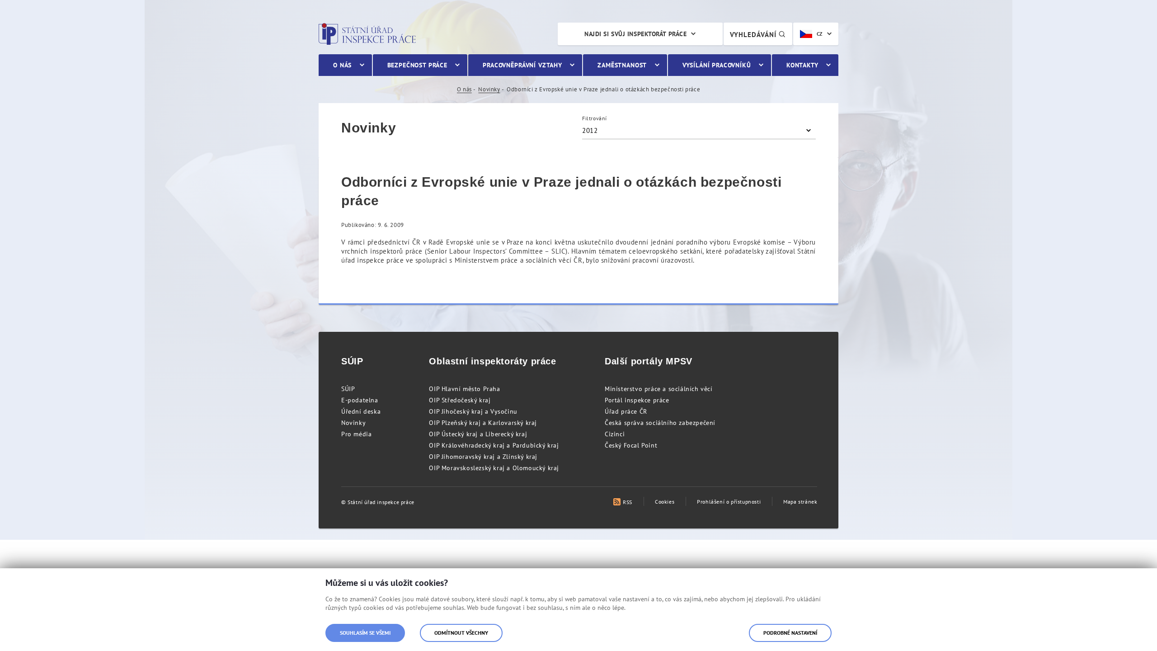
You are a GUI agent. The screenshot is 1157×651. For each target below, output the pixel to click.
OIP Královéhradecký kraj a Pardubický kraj (494, 445)
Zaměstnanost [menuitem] (622, 65)
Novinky (489, 89)
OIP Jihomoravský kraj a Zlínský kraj (483, 457)
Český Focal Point (631, 445)
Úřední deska (361, 411)
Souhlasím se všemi (365, 632)
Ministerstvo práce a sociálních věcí (659, 389)
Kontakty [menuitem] (802, 65)
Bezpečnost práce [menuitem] (417, 65)
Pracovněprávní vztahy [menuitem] (522, 65)
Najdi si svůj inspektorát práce (635, 34)
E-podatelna (359, 400)
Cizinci (615, 434)
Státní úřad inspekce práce (367, 34)
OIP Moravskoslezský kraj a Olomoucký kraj (494, 468)
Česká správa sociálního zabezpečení (660, 423)
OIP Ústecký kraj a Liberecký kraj (478, 434)
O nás (464, 89)
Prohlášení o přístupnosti (729, 501)
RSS (627, 502)
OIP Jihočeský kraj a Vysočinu (473, 411)
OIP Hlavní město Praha (464, 389)
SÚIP (348, 389)
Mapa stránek (800, 501)
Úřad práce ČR (626, 411)
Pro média (356, 434)
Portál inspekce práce (637, 400)
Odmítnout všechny (461, 632)
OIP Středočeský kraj (459, 400)
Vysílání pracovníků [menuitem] (716, 65)
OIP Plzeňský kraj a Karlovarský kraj (483, 423)
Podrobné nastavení (790, 632)
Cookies (664, 501)
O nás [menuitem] (342, 65)
